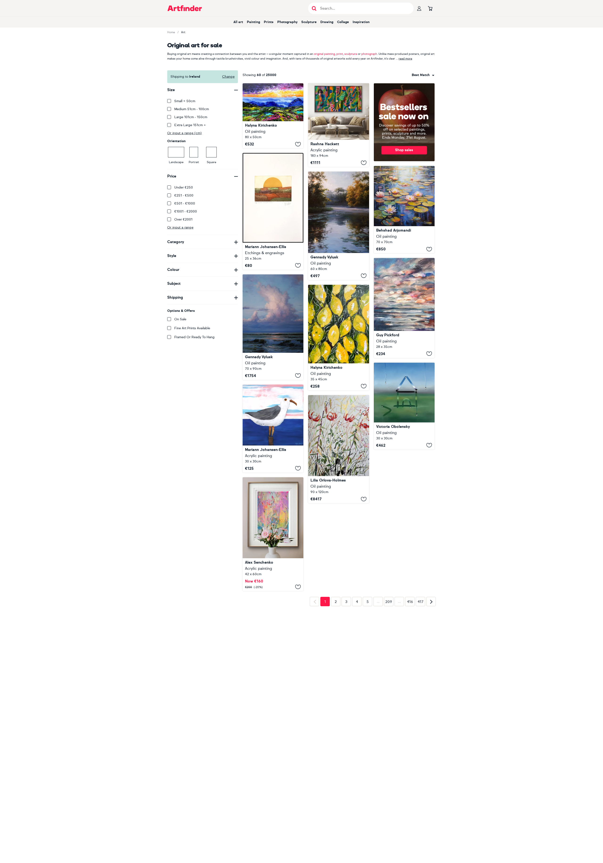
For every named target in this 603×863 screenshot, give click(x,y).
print (339, 54)
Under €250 (183, 187)
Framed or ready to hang (194, 337)
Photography (287, 22)
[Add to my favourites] (298, 144)
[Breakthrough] (338, 125)
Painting (253, 22)
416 (410, 707)
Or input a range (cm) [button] (184, 133)
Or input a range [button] (180, 227)
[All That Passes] (404, 308)
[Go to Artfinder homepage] (184, 8)
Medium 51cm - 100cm (191, 109)
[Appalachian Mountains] (273, 115)
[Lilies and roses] (338, 449)
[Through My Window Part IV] (404, 406)
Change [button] (228, 77)
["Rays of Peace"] (338, 226)
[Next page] (431, 706)
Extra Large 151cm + (190, 125)
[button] (423, 75)
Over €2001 (183, 219)
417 (421, 707)
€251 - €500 (183, 195)
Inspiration (361, 22)
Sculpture (309, 22)
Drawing (326, 22)
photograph (369, 54)
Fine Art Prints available (192, 328)
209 (388, 707)
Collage (343, 22)
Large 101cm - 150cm (190, 117)
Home (171, 32)
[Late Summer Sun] (273, 211)
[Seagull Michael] (273, 429)
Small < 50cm (184, 101)
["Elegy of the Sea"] (273, 327)
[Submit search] (314, 8)
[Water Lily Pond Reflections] (404, 209)
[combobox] (423, 75)
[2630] (273, 565)
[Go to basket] (430, 8)
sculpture (350, 54)
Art (183, 32)
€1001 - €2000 (185, 211)
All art (238, 22)
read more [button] (405, 58)
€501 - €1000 (184, 203)
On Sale (180, 319)
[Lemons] (338, 337)
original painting (324, 54)
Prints (268, 22)
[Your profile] (419, 8)
